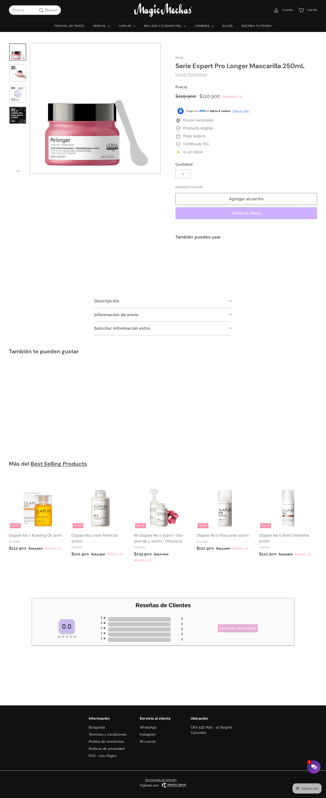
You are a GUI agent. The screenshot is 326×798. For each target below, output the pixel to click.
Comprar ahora (246, 213)
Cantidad (183, 164)
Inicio (179, 57)
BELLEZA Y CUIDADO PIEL (163, 26)
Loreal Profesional (191, 75)
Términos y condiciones (108, 734)
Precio (181, 87)
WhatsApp (148, 727)
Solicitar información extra (122, 328)
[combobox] (35, 10)
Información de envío (116, 314)
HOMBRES (202, 26)
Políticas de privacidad (106, 749)
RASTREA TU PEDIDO (257, 26)
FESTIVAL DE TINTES (69, 26)
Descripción (106, 300)
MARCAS (99, 26)
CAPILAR (125, 26)
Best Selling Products (59, 463)
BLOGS (227, 26)
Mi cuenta (148, 742)
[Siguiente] (18, 170)
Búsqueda (97, 727)
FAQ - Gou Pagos (102, 756)
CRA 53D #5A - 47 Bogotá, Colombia (212, 730)
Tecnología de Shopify (161, 780)
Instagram (148, 734)
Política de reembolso (106, 742)
